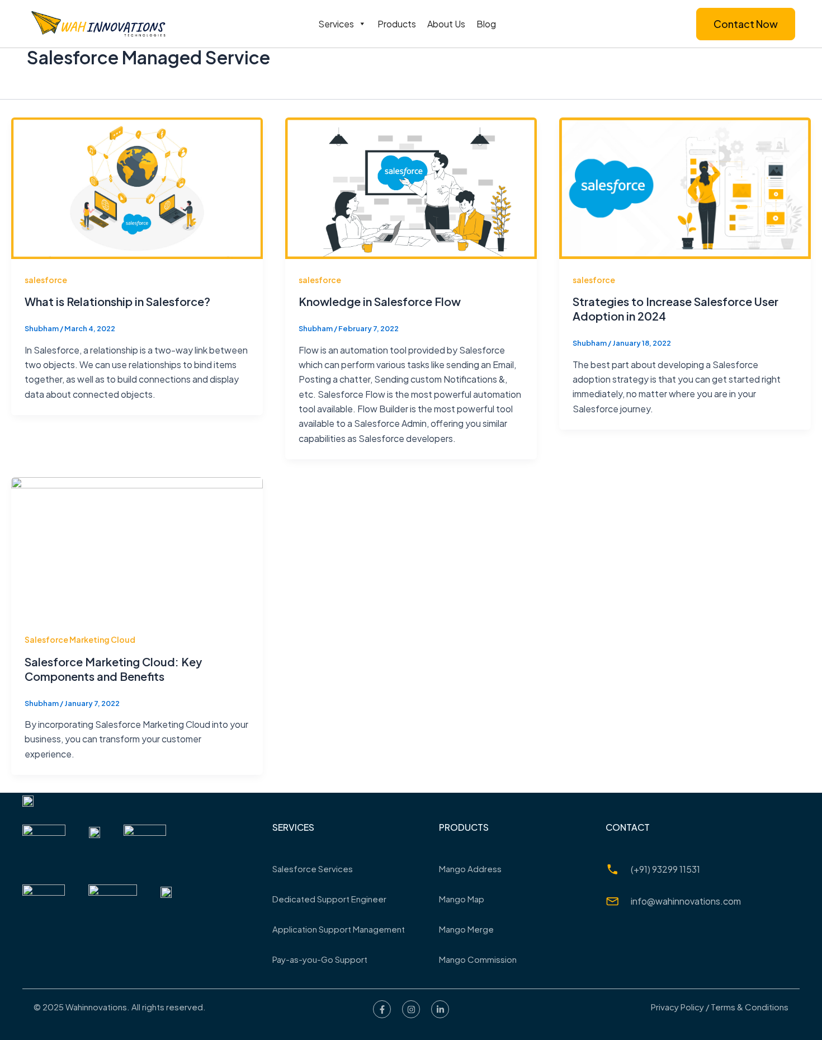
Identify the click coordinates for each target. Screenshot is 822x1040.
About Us (446, 24)
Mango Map (461, 898)
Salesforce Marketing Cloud (80, 639)
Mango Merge (466, 929)
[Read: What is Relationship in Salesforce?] (137, 187)
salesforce (46, 280)
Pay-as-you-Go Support (319, 959)
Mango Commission (478, 959)
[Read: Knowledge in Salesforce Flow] (411, 187)
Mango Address (470, 868)
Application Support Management (338, 929)
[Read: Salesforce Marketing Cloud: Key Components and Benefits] (137, 547)
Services (336, 24)
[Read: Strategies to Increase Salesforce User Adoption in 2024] (685, 187)
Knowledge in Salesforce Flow (380, 301)
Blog (486, 24)
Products (396, 24)
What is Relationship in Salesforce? (117, 301)
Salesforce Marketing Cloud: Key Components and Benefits (113, 669)
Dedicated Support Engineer (329, 898)
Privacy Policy (677, 1006)
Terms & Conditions (749, 1006)
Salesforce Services (312, 868)
